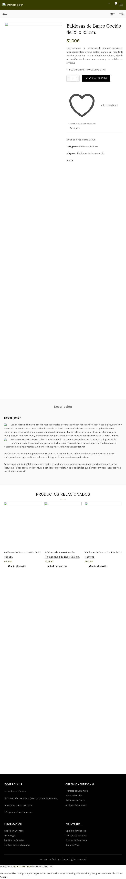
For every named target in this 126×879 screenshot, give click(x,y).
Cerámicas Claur (57, 859)
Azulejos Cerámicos (75, 805)
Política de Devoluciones (17, 845)
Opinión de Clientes (75, 830)
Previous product (113, 14)
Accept (4, 877)
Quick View (38, 516)
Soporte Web (72, 845)
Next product (121, 14)
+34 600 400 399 (22, 866)
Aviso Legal (10, 835)
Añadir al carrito (96, 78)
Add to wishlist (109, 105)
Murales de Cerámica (76, 790)
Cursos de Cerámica (76, 840)
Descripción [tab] (63, 407)
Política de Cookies (14, 840)
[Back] (5, 14)
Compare (75, 128)
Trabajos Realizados (76, 835)
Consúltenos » (111, 435)
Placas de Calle (73, 795)
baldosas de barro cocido (90, 153)
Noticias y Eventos (14, 830)
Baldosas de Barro (88, 146)
